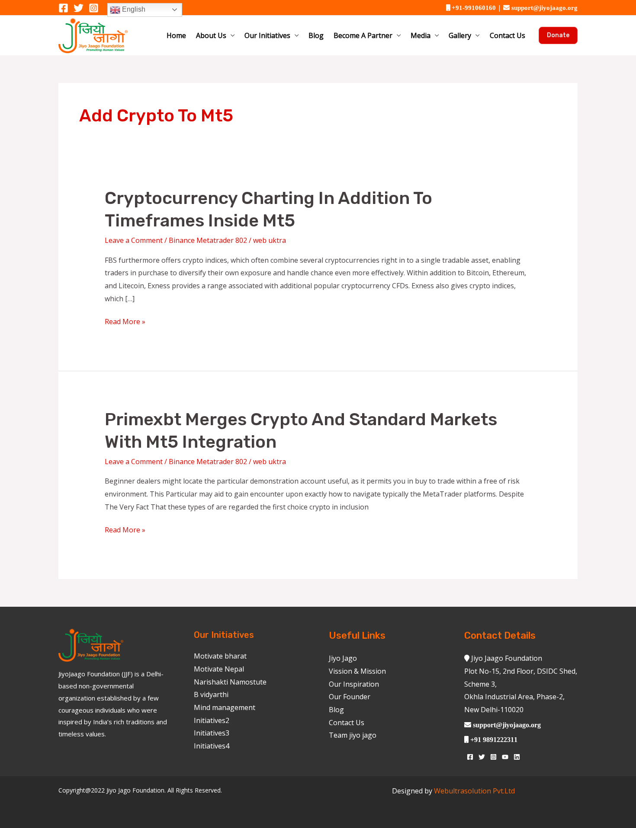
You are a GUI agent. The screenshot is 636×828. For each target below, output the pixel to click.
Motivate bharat (220, 656)
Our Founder (349, 696)
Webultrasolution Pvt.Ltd (474, 791)
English (132, 9)
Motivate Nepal (219, 669)
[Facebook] (63, 8)
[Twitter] (79, 8)
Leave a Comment (134, 240)
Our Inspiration (354, 684)
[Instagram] (94, 8)
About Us (211, 35)
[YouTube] (505, 757)
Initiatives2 (211, 720)
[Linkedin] (517, 757)
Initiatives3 (211, 733)
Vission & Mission (357, 671)
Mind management (224, 707)
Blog (316, 35)
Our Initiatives (267, 35)
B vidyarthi (211, 694)
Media (420, 35)
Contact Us (507, 35)
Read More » (125, 320)
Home (176, 35)
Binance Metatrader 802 (208, 240)
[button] (558, 35)
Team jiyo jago (352, 735)
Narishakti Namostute (230, 682)
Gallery (460, 35)
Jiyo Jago (343, 658)
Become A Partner (363, 35)
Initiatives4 (211, 746)
